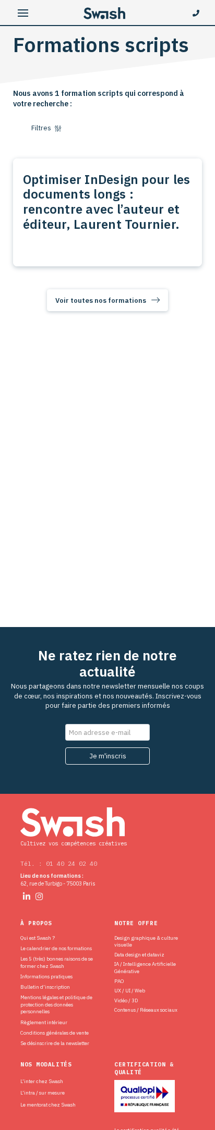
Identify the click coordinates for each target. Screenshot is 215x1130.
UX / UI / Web (129, 990)
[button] (23, 13)
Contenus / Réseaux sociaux (145, 1009)
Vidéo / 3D (126, 1000)
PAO (119, 981)
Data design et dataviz (139, 954)
